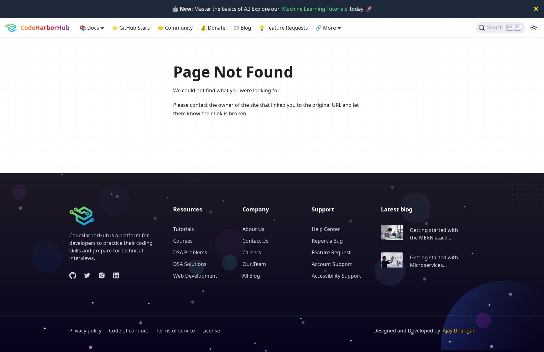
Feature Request (331, 252)
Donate (212, 27)
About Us (253, 229)
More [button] (325, 27)
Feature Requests (283, 27)
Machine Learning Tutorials (314, 8)
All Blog (251, 275)
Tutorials (183, 229)
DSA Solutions (190, 264)
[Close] (536, 9)
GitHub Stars (131, 27)
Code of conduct (128, 330)
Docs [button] (89, 27)
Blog (242, 27)
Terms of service (175, 330)
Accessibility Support (336, 275)
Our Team (254, 264)
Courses (183, 240)
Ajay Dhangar (459, 330)
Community (175, 27)
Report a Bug (327, 240)
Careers (251, 252)
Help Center (326, 229)
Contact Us (255, 240)
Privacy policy (85, 330)
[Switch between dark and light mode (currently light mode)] (534, 28)
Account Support (332, 264)
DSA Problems (190, 252)
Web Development (195, 275)
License (211, 330)
